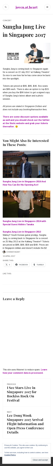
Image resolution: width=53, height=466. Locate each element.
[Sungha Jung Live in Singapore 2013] (26, 240)
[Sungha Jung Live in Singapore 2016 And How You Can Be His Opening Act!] (26, 164)
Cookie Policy (10, 455)
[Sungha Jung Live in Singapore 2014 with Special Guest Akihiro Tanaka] (26, 204)
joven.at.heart (27, 7)
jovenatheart (13, 252)
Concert (7, 20)
